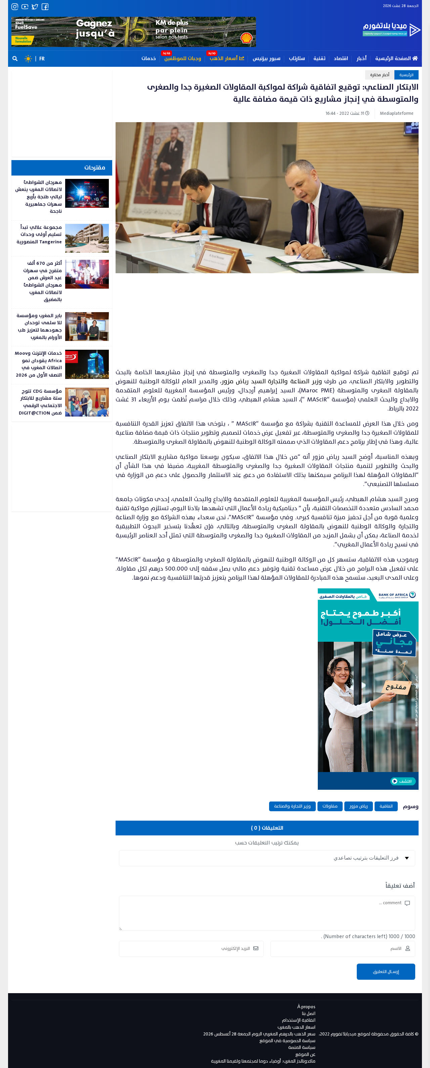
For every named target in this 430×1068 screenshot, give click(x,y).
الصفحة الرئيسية (393, 58)
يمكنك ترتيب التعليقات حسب (267, 843)
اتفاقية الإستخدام (298, 1020)
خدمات (148, 58)
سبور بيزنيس (267, 58)
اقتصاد (341, 58)
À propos (306, 1007)
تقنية (319, 58)
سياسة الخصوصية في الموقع (287, 1041)
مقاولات (330, 806)
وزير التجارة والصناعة (292, 806)
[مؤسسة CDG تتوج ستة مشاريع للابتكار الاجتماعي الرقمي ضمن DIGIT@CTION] (61, 403)
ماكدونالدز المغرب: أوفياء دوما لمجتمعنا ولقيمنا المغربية (263, 1061)
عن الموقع (305, 1054)
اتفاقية (386, 806)
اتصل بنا (308, 1013)
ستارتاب (297, 58)
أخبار (361, 58)
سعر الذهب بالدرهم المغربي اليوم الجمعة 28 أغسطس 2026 (259, 1034)
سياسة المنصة (301, 1047)
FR (42, 58)
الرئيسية (406, 74)
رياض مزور (358, 806)
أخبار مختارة (379, 74)
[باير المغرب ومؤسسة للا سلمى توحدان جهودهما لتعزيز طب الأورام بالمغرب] (61, 327)
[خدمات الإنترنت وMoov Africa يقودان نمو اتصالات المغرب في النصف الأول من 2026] (61, 365)
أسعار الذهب (224, 58)
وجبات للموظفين (182, 58)
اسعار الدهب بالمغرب (296, 1027)
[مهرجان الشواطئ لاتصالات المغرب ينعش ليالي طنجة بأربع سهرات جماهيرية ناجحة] (61, 198)
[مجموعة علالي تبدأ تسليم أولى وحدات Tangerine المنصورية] (61, 238)
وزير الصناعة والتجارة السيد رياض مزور (271, 381)
